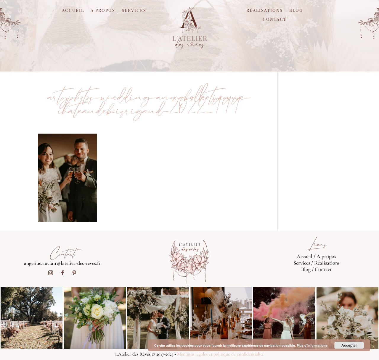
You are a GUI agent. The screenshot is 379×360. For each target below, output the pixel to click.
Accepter (349, 345)
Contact (275, 19)
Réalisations (264, 10)
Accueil (73, 10)
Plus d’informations (312, 345)
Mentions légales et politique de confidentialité (220, 354)
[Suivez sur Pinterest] (74, 273)
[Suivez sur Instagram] (50, 273)
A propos (103, 10)
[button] (67, 178)
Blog (296, 10)
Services (134, 10)
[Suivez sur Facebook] (62, 273)
